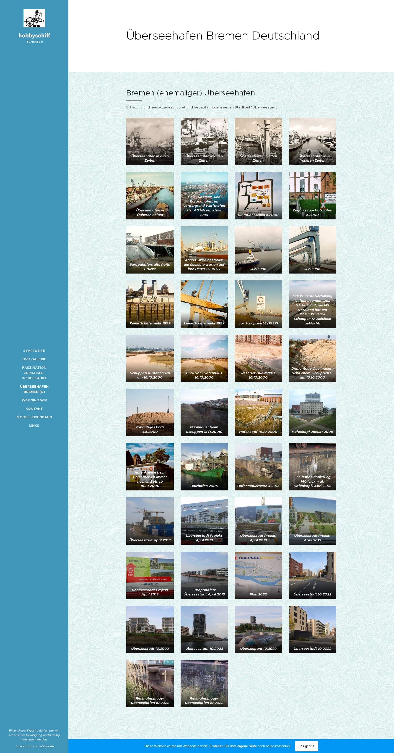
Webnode (46, 746)
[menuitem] (34, 350)
